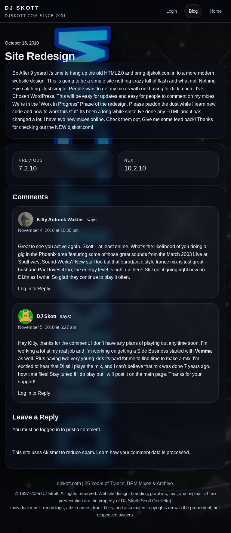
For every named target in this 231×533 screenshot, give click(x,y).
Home (216, 11)
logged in (50, 429)
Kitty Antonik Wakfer (60, 219)
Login (171, 11)
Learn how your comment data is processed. (143, 452)
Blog (193, 11)
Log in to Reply (34, 288)
